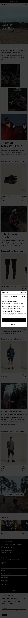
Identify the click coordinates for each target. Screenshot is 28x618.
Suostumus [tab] (5, 296)
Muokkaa (13, 324)
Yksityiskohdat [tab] (14, 296)
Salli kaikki (14, 319)
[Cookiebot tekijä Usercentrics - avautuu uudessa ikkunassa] (20, 293)
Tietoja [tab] (23, 296)
